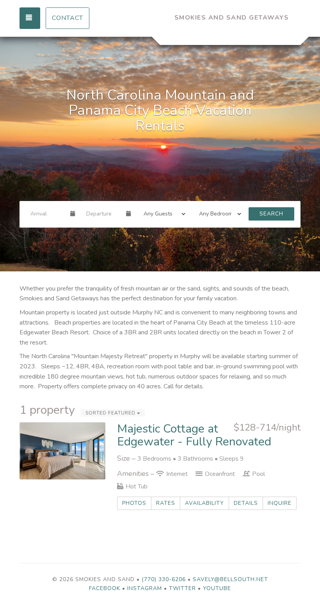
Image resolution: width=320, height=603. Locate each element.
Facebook (104, 588)
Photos (134, 503)
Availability (204, 503)
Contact (67, 18)
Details (246, 503)
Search (271, 213)
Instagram (144, 588)
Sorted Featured (111, 413)
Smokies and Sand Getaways (231, 17)
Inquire (280, 503)
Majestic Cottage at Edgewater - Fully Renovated (194, 435)
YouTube (217, 588)
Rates (165, 503)
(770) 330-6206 (164, 579)
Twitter (182, 588)
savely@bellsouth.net (230, 579)
